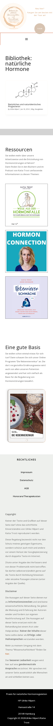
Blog (32, 109)
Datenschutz (26, 480)
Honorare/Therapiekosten (26, 496)
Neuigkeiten (39, 109)
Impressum (26, 472)
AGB (26, 488)
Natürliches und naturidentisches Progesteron (24, 105)
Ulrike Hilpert (14, 109)
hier (7, 653)
